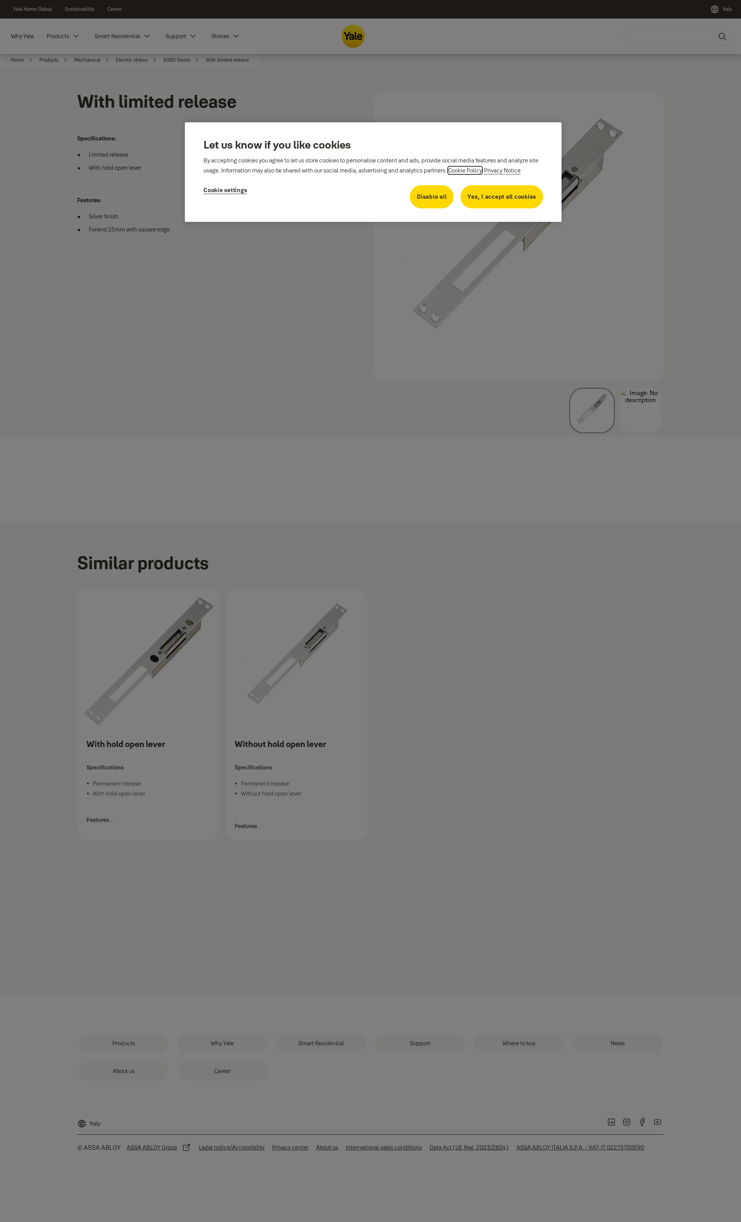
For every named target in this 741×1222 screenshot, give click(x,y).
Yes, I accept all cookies (501, 196)
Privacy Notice (502, 170)
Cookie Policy (465, 170)
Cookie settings (225, 190)
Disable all (432, 196)
